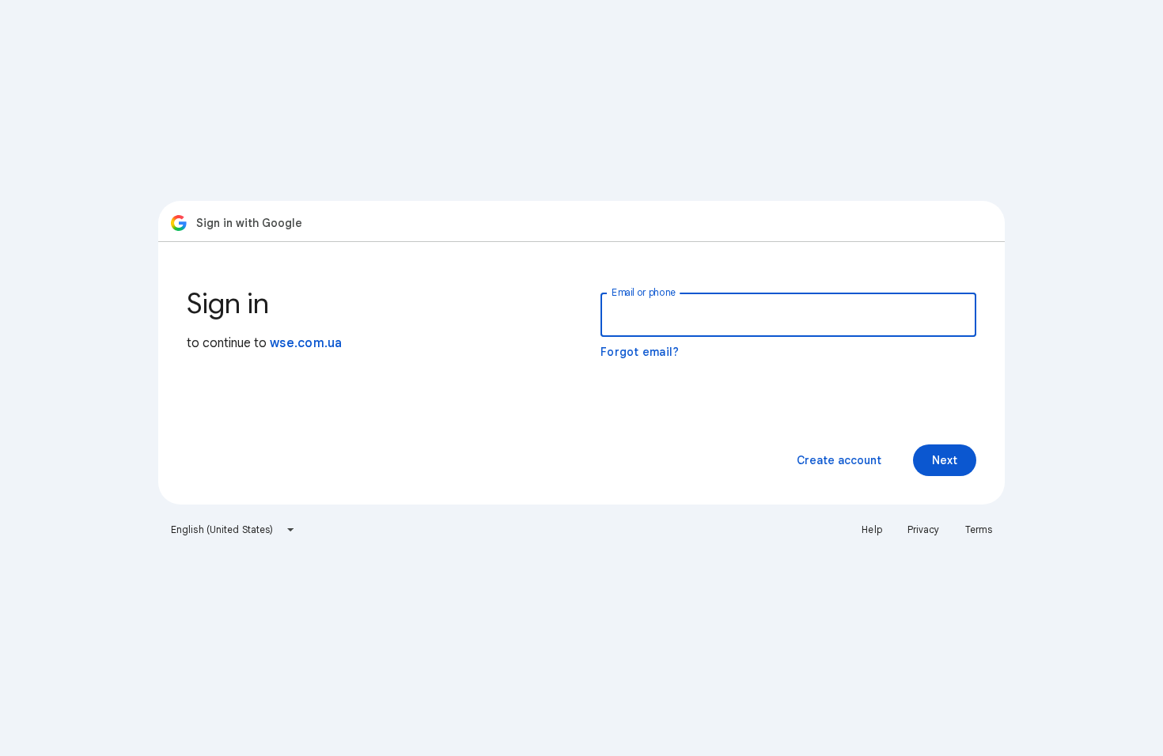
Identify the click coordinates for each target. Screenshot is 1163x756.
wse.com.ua (306, 343)
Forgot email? (639, 352)
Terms (979, 529)
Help (871, 529)
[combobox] (233, 529)
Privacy (923, 529)
